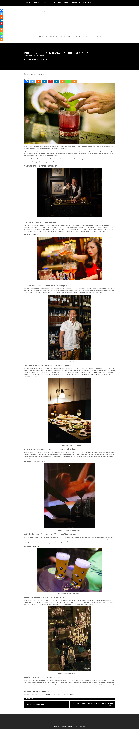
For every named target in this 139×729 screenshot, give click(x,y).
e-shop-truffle (85, 3)
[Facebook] (26, 81)
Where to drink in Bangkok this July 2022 (40, 694)
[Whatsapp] (68, 81)
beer (39, 600)
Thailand (33, 699)
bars (94, 372)
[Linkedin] (44, 81)
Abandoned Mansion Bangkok (41, 691)
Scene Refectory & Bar (39, 461)
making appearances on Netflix (91, 374)
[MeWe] (56, 81)
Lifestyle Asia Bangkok (68, 694)
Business (45, 3)
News (66, 3)
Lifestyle (35, 3)
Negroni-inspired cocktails (35, 290)
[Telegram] (1, 36)
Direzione (41, 55)
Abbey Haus (36, 546)
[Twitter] (32, 81)
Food (60, 3)
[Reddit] (38, 81)
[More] (74, 81)
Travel (53, 3)
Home (28, 3)
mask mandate (73, 151)
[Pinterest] (50, 81)
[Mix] (62, 81)
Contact (73, 3)
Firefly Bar (36, 234)
